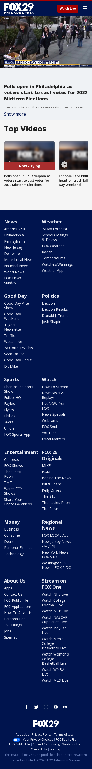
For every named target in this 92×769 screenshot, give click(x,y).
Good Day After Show (17, 305)
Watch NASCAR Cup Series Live (54, 619)
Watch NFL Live (55, 594)
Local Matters (53, 439)
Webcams (50, 420)
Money (12, 522)
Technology (14, 553)
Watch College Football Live (54, 602)
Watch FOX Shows (13, 491)
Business (11, 529)
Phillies (9, 415)
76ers (8, 422)
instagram (46, 707)
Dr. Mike (11, 366)
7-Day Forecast (54, 228)
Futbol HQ (12, 397)
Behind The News (56, 477)
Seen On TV (14, 353)
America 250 (14, 228)
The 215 (48, 496)
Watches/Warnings (57, 264)
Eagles (9, 403)
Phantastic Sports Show (18, 389)
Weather (52, 222)
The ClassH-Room (14, 474)
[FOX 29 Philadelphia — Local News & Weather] (19, 8)
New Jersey (13, 247)
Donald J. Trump (55, 315)
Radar (47, 252)
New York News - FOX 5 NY (56, 554)
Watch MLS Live (55, 680)
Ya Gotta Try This (18, 347)
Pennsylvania (15, 241)
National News (16, 265)
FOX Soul (49, 426)
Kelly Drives (51, 490)
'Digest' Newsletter (13, 327)
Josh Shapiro (52, 321)
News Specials (54, 414)
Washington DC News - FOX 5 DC (56, 565)
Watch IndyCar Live (54, 630)
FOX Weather (53, 245)
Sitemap (11, 637)
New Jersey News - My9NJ (56, 543)
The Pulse (50, 508)
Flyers (9, 409)
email (65, 707)
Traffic (9, 335)
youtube (56, 707)
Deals (9, 541)
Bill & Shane (52, 484)
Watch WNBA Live (53, 672)
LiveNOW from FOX (54, 406)
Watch (49, 379)
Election (48, 303)
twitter (36, 707)
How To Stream (55, 386)
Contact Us (13, 594)
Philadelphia (14, 235)
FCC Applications (18, 606)
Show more (15, 114)
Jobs (7, 631)
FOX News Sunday (12, 280)
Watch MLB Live (55, 611)
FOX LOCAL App (55, 535)
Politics (50, 296)
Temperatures (53, 258)
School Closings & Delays (55, 237)
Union (9, 428)
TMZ (8, 482)
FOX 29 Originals (52, 455)
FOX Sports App (17, 434)
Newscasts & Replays (53, 395)
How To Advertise (19, 612)
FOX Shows (13, 465)
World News (14, 271)
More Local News (18, 259)
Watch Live (68, 9)
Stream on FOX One (54, 584)
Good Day (15, 296)
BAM (46, 471)
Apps (8, 588)
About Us (14, 581)
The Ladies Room (56, 502)
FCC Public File (16, 600)
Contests (11, 459)
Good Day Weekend (12, 316)
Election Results (55, 309)
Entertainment (21, 452)
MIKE (46, 465)
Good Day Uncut (18, 360)
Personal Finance (18, 547)
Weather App (52, 270)
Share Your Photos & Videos (18, 501)
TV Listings (13, 624)
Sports (11, 379)
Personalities (14, 618)
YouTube (49, 432)
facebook (26, 707)
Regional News (52, 525)
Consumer (12, 535)
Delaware (12, 253)
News (10, 222)
